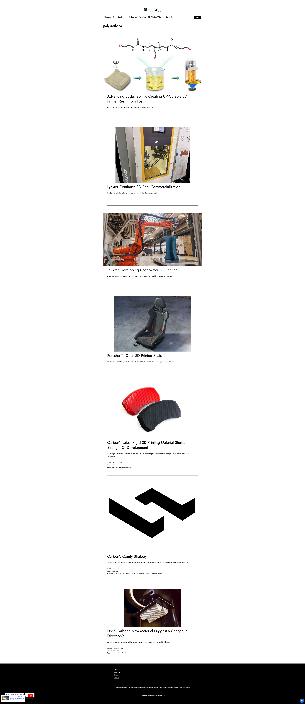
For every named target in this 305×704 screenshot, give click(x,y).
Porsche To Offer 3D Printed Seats (134, 355)
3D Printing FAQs (154, 17)
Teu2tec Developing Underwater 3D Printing (142, 270)
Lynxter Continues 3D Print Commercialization (143, 187)
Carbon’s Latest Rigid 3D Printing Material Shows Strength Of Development (146, 445)
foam (123, 573)
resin (130, 653)
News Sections (118, 17)
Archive (116, 678)
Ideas (117, 571)
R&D (130, 467)
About (116, 669)
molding (147, 573)
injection (133, 573)
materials (118, 465)
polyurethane (124, 467)
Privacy (116, 675)
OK (31, 696)
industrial (128, 573)
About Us (107, 17)
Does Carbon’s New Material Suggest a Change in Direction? (147, 633)
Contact (169, 17)
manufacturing (140, 573)
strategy (160, 573)
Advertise (142, 17)
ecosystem (118, 573)
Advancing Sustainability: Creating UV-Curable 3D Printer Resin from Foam (147, 99)
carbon (113, 467)
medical (118, 653)
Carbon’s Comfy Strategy (127, 556)
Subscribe (133, 17)
